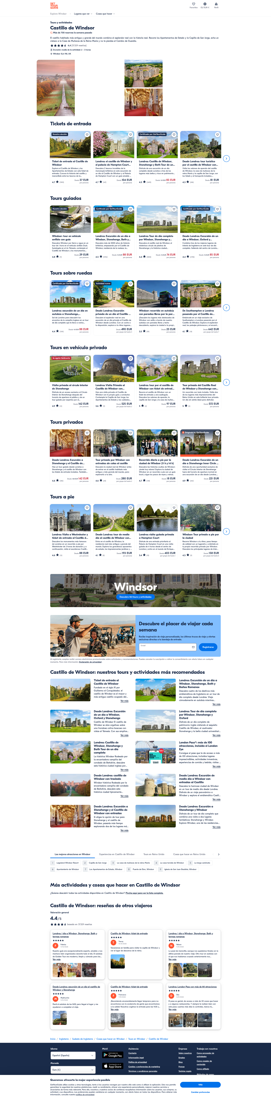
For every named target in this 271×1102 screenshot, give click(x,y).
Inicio (52, 1039)
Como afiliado (203, 1069)
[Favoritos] (193, 4)
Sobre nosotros (185, 1053)
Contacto (132, 1053)
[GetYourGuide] (54, 5)
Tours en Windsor (136, 1039)
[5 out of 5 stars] (77, 940)
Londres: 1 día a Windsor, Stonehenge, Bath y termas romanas (75, 935)
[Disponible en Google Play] (112, 1055)
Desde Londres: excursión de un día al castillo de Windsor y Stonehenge (76, 988)
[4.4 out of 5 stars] (58, 924)
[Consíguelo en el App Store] (112, 1066)
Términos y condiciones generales (142, 1071)
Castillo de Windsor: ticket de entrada (129, 933)
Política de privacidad (137, 1062)
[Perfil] (216, 4)
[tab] (72, 854)
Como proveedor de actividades (205, 1055)
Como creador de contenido (204, 1063)
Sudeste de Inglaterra (82, 1039)
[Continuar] (226, 158)
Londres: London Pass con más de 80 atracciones (193, 987)
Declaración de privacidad (90, 662)
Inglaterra (64, 1039)
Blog (181, 1062)
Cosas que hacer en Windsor (111, 1039)
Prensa (181, 1066)
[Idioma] (205, 4)
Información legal (136, 1057)
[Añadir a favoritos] (87, 134)
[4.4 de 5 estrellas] (58, 45)
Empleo (182, 1057)
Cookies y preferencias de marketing (144, 1066)
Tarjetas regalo (185, 1071)
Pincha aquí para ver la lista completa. (144, 893)
